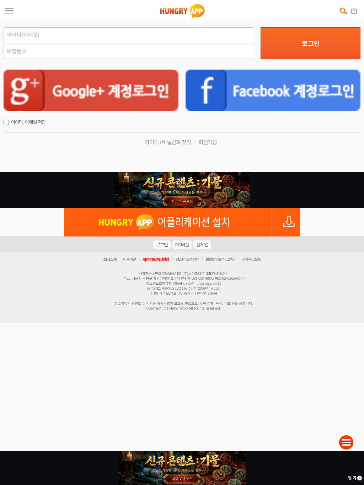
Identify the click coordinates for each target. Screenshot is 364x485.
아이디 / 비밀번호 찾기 (168, 142)
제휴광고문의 (251, 259)
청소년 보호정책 (187, 259)
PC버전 (182, 244)
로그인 (310, 43)
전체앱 (202, 244)
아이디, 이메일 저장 (28, 122)
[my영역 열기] (9, 10)
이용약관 (129, 259)
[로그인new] (354, 9)
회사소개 (109, 259)
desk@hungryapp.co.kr (202, 283)
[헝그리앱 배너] (182, 190)
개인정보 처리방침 (156, 259)
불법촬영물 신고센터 (220, 259)
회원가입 (207, 142)
